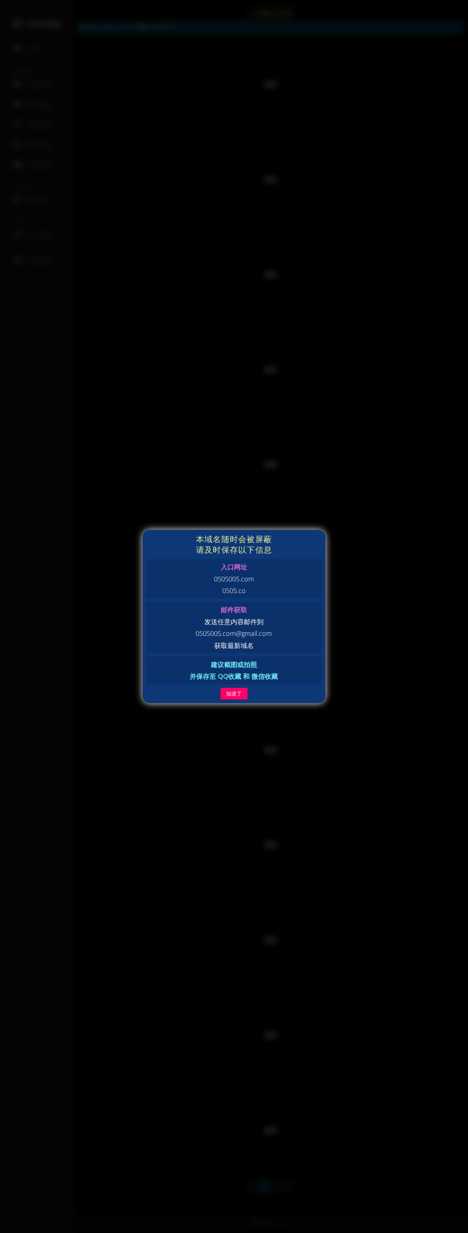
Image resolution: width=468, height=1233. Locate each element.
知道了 (234, 693)
